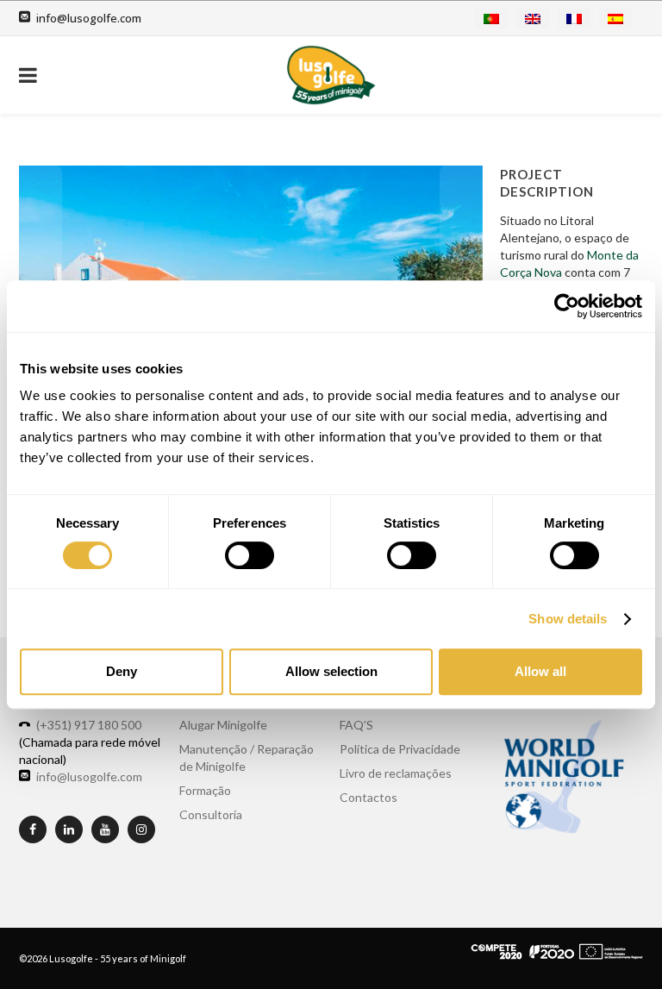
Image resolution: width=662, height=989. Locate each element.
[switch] (249, 555)
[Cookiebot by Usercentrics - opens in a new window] (566, 306)
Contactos (368, 797)
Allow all (540, 671)
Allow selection (331, 671)
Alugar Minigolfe (223, 724)
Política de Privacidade (400, 749)
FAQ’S (356, 724)
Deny (121, 671)
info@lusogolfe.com (88, 18)
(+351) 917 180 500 (88, 724)
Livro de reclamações (396, 773)
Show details (567, 618)
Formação (205, 790)
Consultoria (210, 814)
